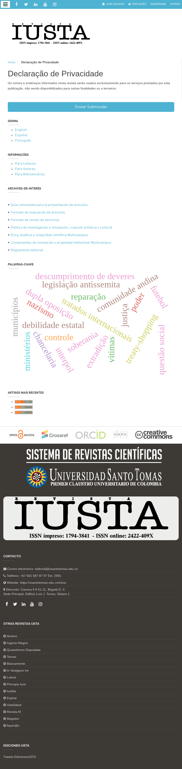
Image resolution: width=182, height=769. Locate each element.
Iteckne (12, 636)
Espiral (11, 698)
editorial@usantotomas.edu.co (56, 569)
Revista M (14, 712)
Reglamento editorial (27, 250)
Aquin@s (13, 725)
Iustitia (11, 691)
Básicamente (16, 663)
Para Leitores (25, 164)
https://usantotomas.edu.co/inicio (43, 582)
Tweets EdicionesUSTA (19, 757)
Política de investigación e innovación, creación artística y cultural (61, 227)
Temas (11, 656)
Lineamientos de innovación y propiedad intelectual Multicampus (61, 243)
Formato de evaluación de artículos (38, 212)
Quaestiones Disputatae (24, 650)
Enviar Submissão (91, 107)
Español (21, 135)
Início (11, 62)
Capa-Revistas (115, 4)
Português (138, 4)
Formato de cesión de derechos (35, 220)
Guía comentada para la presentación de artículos (49, 205)
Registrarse (158, 4)
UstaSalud (14, 705)
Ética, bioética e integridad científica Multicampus (49, 235)
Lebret (11, 677)
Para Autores (25, 169)
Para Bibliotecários (30, 174)
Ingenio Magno (17, 643)
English (21, 130)
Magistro (13, 718)
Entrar (175, 4)
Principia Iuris (16, 684)
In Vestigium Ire (18, 670)
